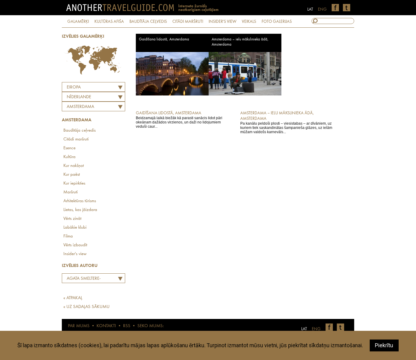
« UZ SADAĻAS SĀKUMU (86, 307)
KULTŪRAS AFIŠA (109, 21)
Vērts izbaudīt (75, 245)
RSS (126, 326)
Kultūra (69, 157)
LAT (310, 9)
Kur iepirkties (74, 183)
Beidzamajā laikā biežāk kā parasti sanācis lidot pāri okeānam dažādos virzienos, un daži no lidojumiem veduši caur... (179, 120)
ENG (322, 9)
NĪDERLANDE (79, 97)
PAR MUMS (79, 326)
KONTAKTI (106, 326)
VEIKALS (249, 21)
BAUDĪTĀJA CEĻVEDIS (148, 21)
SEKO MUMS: (150, 326)
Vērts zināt (72, 218)
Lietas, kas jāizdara (80, 210)
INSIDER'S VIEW (222, 21)
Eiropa (74, 87)
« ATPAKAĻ (72, 298)
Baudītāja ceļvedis (79, 130)
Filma (68, 236)
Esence (69, 148)
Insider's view (74, 254)
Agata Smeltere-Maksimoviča (82, 279)
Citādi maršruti (76, 139)
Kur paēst (71, 174)
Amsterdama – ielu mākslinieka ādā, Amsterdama (240, 42)
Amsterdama (80, 107)
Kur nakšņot (73, 166)
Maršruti (70, 192)
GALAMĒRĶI (78, 21)
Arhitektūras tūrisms (79, 201)
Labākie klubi (74, 227)
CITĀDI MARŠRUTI (187, 21)
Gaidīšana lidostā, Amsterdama (164, 39)
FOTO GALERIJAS (277, 21)
